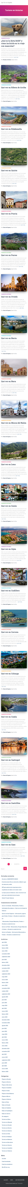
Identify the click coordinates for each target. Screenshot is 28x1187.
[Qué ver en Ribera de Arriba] (14, 73)
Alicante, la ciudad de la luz (8, 924)
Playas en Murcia (6, 1096)
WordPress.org (6, 1167)
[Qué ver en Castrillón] (14, 789)
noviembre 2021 (6, 1051)
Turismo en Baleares (7, 1139)
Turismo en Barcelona (7, 1142)
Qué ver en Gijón (8, 549)
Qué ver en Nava (8, 381)
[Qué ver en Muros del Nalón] (14, 409)
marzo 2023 (5, 1011)
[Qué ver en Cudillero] (14, 576)
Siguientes (16, 864)
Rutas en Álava (5, 1102)
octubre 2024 (5, 971)
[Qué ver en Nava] (14, 367)
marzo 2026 (5, 945)
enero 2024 (4, 985)
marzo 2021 (5, 1057)
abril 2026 (4, 942)
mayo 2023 (4, 1005)
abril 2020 (4, 1065)
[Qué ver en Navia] (14, 324)
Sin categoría (5, 1116)
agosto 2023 (5, 996)
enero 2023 (4, 1017)
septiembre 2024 (6, 974)
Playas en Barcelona (7, 1085)
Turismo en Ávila (6, 1133)
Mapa (11, 1180)
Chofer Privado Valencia (8, 898)
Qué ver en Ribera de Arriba (13, 87)
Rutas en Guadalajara (7, 1110)
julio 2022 (4, 1028)
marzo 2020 (5, 1068)
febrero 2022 (5, 1042)
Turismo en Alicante (7, 1125)
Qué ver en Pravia (9, 213)
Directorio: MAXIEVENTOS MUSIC (10, 879)
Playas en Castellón (6, 1087)
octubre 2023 (5, 991)
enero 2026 (4, 951)
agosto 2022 (5, 1025)
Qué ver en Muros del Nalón (13, 423)
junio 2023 (4, 1002)
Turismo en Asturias (6, 85)
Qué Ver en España (19, 1180)
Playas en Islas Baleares (8, 1093)
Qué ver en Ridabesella (11, 129)
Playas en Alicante (6, 1079)
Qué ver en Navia (9, 338)
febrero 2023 (5, 1014)
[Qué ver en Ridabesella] (14, 115)
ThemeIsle (20, 1183)
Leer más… (16, 57)
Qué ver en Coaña (9, 717)
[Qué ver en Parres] (14, 241)
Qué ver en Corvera (9, 632)
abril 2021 (4, 1054)
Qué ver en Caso (8, 844)
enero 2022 (4, 1045)
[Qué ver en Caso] (14, 830)
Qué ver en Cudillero (10, 590)
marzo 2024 (5, 979)
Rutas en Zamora (6, 1113)
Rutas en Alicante (6, 1105)
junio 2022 (4, 1031)
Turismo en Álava (5, 38)
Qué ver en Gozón (9, 506)
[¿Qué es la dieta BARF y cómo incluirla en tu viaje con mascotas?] (14, 26)
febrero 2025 (5, 962)
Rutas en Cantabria (6, 1108)
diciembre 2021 (6, 1048)
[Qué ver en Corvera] (14, 618)
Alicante (6, 1180)
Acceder (4, 1158)
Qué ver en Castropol (10, 760)
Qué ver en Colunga (10, 673)
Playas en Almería (6, 1082)
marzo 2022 (5, 1040)
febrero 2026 (5, 948)
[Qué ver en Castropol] (14, 746)
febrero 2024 (5, 982)
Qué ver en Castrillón (10, 803)
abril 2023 (4, 1008)
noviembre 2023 (6, 988)
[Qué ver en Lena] (14, 450)
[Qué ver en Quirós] (14, 156)
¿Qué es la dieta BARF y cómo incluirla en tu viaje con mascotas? (12, 43)
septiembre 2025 (6, 956)
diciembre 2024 (6, 965)
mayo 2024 (4, 976)
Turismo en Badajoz (7, 1136)
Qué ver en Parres (9, 255)
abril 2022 (4, 1037)
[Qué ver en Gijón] (14, 535)
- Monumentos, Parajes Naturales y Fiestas (12, 921)
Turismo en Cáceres (7, 1145)
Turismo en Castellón (7, 1148)
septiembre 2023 (6, 994)
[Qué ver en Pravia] (14, 199)
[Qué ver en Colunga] (14, 659)
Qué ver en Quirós (9, 170)
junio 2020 (4, 1063)
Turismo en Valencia (7, 1151)
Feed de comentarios (7, 1164)
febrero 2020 (5, 1071)
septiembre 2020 (6, 1060)
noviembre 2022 (6, 1022)
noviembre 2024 (6, 968)
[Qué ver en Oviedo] (14, 282)
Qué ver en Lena (8, 464)
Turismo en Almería (6, 1128)
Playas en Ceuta (6, 1090)
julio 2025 (4, 959)
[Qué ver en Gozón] (14, 492)
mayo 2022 (4, 1034)
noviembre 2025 (6, 953)
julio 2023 (4, 999)
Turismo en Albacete (7, 1122)
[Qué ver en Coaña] (14, 702)
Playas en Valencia (6, 1099)
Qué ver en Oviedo (9, 297)
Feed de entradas (6, 1161)
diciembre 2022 (6, 1019)
